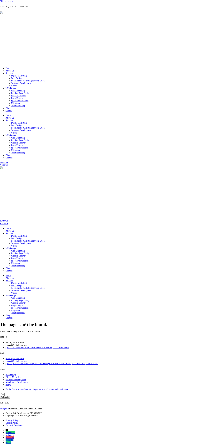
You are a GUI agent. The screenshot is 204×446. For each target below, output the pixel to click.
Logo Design (17, 98)
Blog (8, 108)
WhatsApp (10, 432)
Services (9, 73)
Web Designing (18, 90)
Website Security (18, 95)
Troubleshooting (18, 105)
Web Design (16, 78)
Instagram (10, 435)
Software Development (21, 83)
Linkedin (9, 440)
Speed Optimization (19, 100)
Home (8, 68)
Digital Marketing (19, 76)
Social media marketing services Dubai (28, 81)
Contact (9, 110)
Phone (8, 442)
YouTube (10, 437)
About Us (10, 71)
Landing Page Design (20, 93)
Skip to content (6, 1)
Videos (14, 85)
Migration (15, 103)
